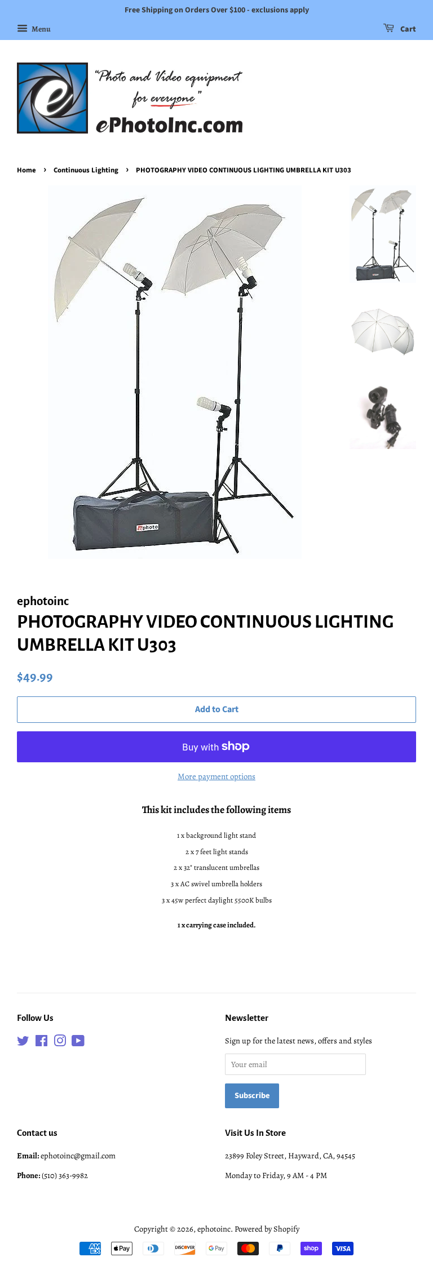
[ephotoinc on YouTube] (78, 1043)
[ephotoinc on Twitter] (23, 1043)
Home (26, 170)
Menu (40, 29)
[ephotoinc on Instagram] (60, 1043)
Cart (407, 29)
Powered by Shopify (267, 1228)
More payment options (216, 776)
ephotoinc (214, 1228)
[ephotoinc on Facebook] (41, 1043)
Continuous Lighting (86, 170)
